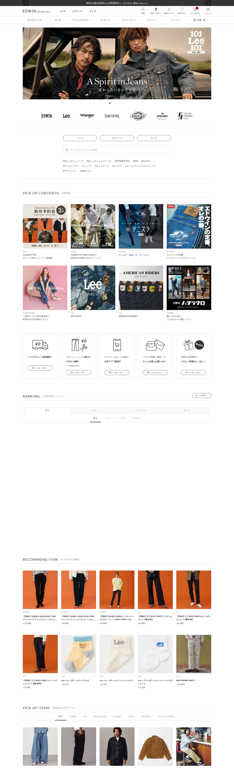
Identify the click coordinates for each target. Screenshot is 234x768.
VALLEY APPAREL (167, 716)
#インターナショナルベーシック (140, 166)
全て (47, 410)
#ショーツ (87, 166)
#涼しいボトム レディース (99, 161)
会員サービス (169, 13)
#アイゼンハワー (71, 166)
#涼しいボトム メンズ (73, 161)
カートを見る (195, 10)
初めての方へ (155, 13)
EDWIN (73, 716)
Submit (67, 150)
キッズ (154, 138)
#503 (135, 161)
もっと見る (200, 395)
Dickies (131, 716)
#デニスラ (117, 166)
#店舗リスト (86, 171)
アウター (136, 418)
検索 (143, 13)
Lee (85, 716)
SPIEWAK (146, 716)
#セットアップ (102, 166)
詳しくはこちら (39, 368)
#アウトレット (70, 171)
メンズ (80, 138)
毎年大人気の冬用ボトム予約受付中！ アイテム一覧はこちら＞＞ (117, 3)
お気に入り (181, 13)
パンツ (107, 418)
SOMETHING (100, 716)
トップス (121, 418)
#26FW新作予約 (122, 161)
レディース (117, 138)
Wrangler (117, 716)
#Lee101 (146, 161)
